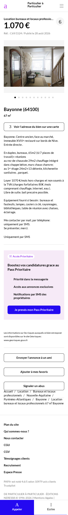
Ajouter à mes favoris (34, 371)
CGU (7, 445)
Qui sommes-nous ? (16, 431)
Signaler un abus (34, 386)
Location (23, 391)
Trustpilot (9, 485)
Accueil (8, 391)
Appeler (17, 509)
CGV (7, 451)
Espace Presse (13, 472)
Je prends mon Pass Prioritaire (34, 309)
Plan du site (11, 424)
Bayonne (41, 399)
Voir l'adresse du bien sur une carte (36, 126)
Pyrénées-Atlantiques (17, 399)
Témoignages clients (17, 458)
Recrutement (12, 465)
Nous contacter (14, 438)
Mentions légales (43, 497)
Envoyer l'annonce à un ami (34, 357)
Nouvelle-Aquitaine (39, 395)
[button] (15, 96)
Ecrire (51, 509)
